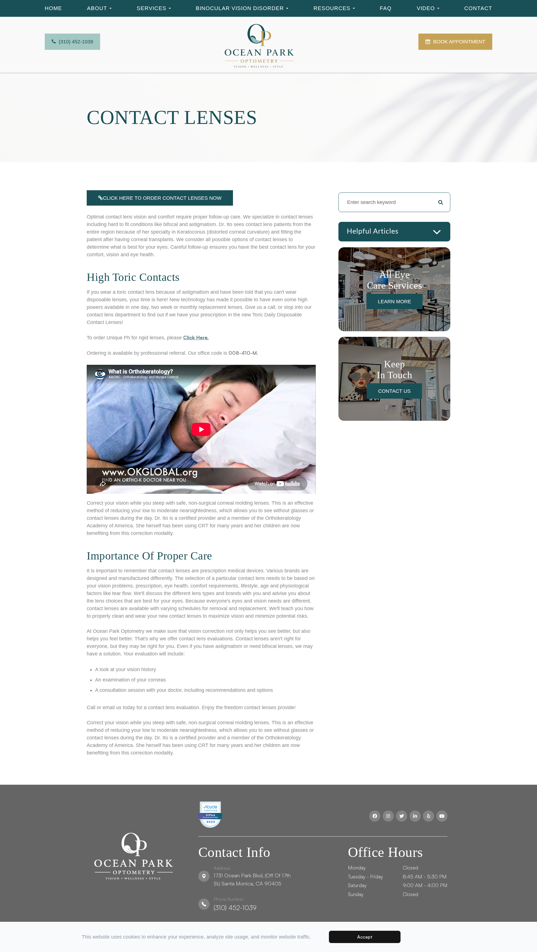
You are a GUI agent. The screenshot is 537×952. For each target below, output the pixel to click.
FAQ (386, 8)
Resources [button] (332, 8)
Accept (365, 937)
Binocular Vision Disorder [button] (240, 8)
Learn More (394, 301)
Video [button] (426, 8)
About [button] (97, 8)
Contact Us (394, 391)
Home (53, 8)
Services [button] (151, 8)
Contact (478, 8)
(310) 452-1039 (235, 904)
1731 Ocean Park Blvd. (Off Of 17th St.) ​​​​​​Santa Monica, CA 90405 (252, 876)
